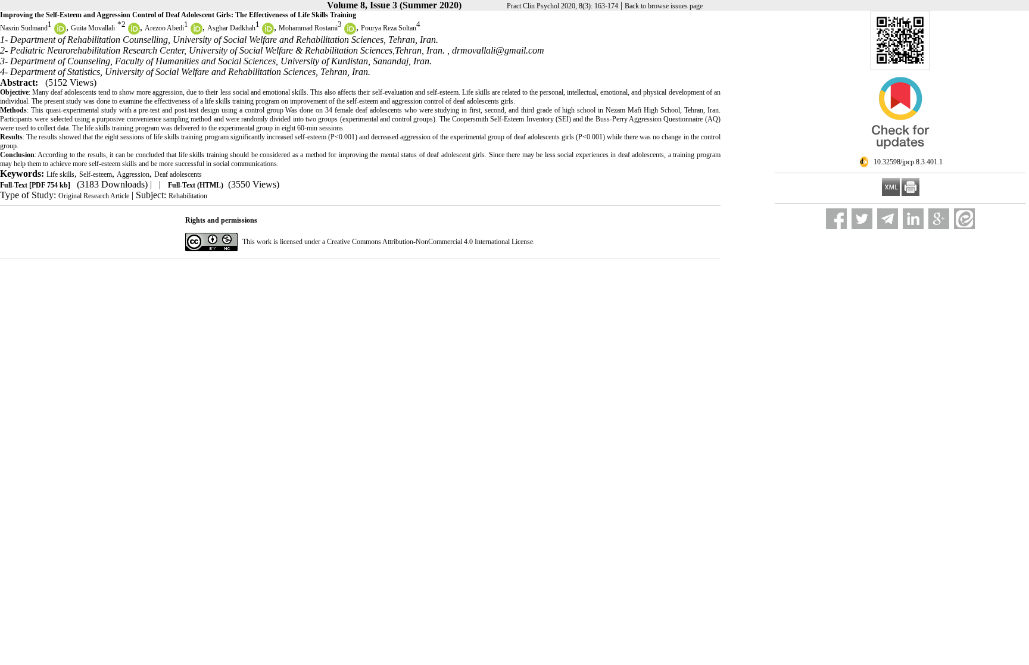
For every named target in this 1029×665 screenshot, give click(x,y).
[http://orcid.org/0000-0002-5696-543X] (350, 32)
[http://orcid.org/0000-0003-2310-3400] (60, 32)
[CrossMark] (900, 153)
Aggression (133, 174)
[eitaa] (964, 218)
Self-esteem (95, 174)
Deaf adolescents (178, 174)
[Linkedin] (913, 218)
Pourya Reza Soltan (388, 28)
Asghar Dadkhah (231, 28)
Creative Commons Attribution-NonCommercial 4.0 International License (430, 242)
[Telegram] (887, 218)
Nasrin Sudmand (24, 28)
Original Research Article (93, 196)
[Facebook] (836, 218)
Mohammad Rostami (308, 28)
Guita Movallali (93, 28)
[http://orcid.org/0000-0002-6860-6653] (134, 32)
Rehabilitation (188, 196)
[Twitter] (862, 218)
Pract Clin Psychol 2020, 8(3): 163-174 (562, 6)
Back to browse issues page (664, 6)
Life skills (60, 174)
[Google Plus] (938, 218)
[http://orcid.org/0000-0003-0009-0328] (268, 32)
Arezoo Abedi (164, 28)
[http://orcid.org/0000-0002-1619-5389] (196, 32)
